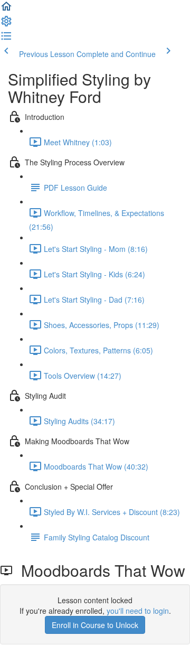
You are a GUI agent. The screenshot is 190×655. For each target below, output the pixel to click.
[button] (6, 9)
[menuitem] (6, 24)
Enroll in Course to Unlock (95, 625)
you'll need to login (138, 610)
